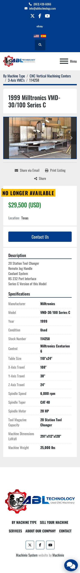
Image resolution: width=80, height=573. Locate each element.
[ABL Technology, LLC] (40, 501)
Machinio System (27, 555)
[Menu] (64, 61)
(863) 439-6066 (42, 4)
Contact (65, 530)
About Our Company (40, 530)
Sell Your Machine (54, 522)
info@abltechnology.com (42, 8)
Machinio (58, 555)
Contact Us (40, 236)
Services (15, 530)
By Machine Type (24, 522)
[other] (39, 26)
